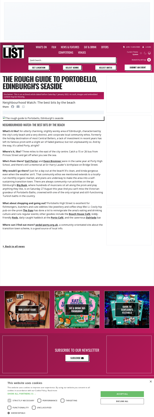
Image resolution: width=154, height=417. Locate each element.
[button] (52, 393)
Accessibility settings (139, 60)
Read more (52, 390)
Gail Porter (31, 161)
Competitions (66, 52)
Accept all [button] (122, 394)
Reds (15, 217)
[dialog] (77, 397)
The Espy (28, 210)
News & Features (70, 47)
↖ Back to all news (14, 246)
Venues (82, 52)
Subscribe (75, 358)
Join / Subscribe (133, 47)
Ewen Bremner (52, 161)
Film (54, 47)
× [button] (150, 382)
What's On (41, 47)
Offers (105, 47)
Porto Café (57, 217)
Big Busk (22, 185)
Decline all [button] (122, 401)
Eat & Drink (90, 47)
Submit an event (138, 67)
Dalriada (91, 217)
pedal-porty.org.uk (46, 224)
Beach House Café (79, 214)
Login (148, 47)
